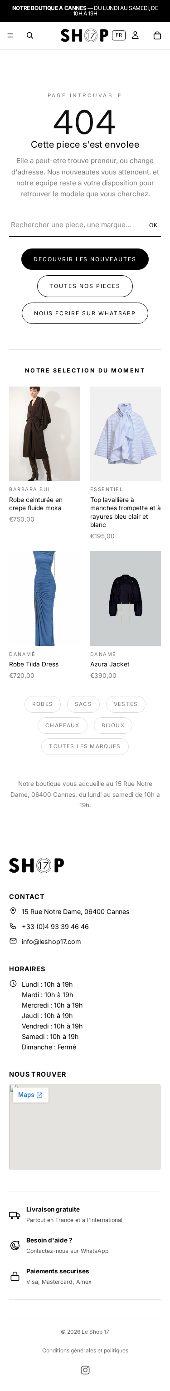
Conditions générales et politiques (85, 1350)
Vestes (126, 704)
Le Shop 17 (95, 1331)
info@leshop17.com (51, 941)
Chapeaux (62, 725)
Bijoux (113, 725)
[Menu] (10, 35)
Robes (42, 704)
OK (154, 225)
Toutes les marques (85, 746)
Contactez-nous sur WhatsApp (67, 1250)
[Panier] (157, 35)
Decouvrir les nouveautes (85, 259)
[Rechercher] (30, 35)
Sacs (83, 704)
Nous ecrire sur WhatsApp (85, 313)
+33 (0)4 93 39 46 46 (55, 926)
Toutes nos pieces (84, 286)
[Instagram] (85, 1370)
